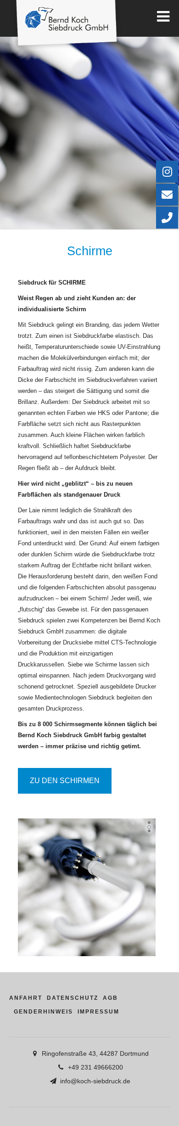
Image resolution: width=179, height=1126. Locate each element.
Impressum (98, 1011)
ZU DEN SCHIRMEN (65, 780)
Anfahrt (25, 998)
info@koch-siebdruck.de (95, 1081)
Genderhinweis (43, 1011)
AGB (110, 998)
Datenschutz (72, 998)
